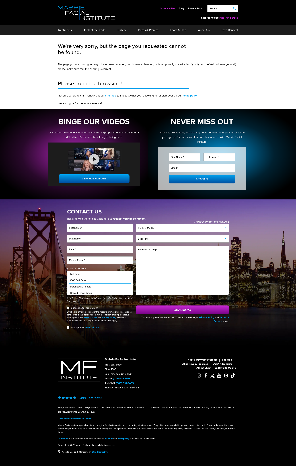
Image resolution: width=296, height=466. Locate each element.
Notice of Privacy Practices (202, 359)
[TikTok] (232, 375)
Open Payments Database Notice (74, 418)
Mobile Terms (90, 317)
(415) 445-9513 (121, 378)
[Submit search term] (234, 8)
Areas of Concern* (77, 268)
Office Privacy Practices (194, 364)
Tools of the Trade (94, 30)
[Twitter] (212, 375)
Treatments (65, 30)
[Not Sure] (100, 274)
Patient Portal (195, 8)
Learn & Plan (178, 30)
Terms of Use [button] (91, 327)
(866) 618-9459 (125, 383)
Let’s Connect (230, 30)
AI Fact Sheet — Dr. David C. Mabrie (216, 368)
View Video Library (94, 178)
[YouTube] (219, 375)
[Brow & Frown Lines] (100, 293)
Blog (181, 8)
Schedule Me (167, 8)
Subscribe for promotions (84, 307)
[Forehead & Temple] (100, 287)
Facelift (109, 438)
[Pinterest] (226, 375)
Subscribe (201, 179)
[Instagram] (199, 375)
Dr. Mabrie (63, 438)
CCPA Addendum (222, 364)
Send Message (182, 309)
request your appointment (129, 218)
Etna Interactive (100, 452)
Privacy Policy (109, 317)
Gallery (121, 30)
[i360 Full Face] (100, 280)
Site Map (227, 359)
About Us (204, 30)
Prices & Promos (148, 30)
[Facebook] (205, 375)
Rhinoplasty (123, 438)
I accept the (77, 327)
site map (110, 95)
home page (190, 95)
